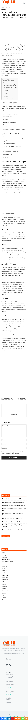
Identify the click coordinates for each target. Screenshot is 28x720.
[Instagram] (11, 716)
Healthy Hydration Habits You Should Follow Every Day (14, 509)
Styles (3, 595)
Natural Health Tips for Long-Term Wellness (12, 498)
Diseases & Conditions (7, 561)
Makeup (4, 584)
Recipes (4, 588)
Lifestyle (4, 582)
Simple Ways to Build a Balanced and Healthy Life (13, 505)
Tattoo (4, 597)
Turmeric (7, 95)
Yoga (3, 600)
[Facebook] (2, 20)
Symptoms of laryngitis (11, 85)
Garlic (7, 96)
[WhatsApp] (13, 20)
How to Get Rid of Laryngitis (10, 87)
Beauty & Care (5, 555)
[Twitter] (6, 20)
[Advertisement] (14, 367)
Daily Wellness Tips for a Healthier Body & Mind (13, 502)
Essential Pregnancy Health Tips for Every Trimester (12, 525)
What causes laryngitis (11, 84)
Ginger (7, 93)
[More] (16, 20)
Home (2, 7)
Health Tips (8, 7)
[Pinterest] (9, 20)
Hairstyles (4, 570)
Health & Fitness (6, 573)
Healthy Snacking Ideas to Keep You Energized (13, 521)
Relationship (5, 591)
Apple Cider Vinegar (10, 92)
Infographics (5, 579)
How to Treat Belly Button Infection (22, 398)
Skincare (4, 593)
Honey (6, 90)
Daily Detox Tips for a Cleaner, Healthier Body (12, 529)
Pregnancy (4, 586)
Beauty (4, 552)
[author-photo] (14, 412)
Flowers (4, 568)
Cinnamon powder (9, 98)
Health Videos (5, 577)
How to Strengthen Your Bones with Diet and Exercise (12, 514)
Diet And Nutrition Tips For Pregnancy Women (7, 398)
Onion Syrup (7, 88)
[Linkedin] (14, 716)
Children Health (6, 559)
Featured (4, 566)
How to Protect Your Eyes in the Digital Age (12, 518)
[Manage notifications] (24, 717)
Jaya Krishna (5, 17)
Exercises (4, 564)
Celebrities (4, 557)
